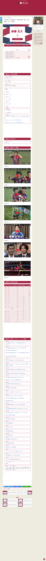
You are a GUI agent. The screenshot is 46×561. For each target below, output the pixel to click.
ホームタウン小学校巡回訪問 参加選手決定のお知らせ (13, 459)
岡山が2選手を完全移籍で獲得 (10, 443)
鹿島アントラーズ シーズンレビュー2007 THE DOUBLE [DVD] (14, 122)
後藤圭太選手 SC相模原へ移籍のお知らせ (11, 350)
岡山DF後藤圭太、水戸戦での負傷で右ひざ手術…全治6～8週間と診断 (15, 373)
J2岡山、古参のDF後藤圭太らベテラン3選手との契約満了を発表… (15, 360)
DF (11, 17)
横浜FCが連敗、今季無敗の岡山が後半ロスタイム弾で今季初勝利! (15, 398)
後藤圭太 (7, 463)
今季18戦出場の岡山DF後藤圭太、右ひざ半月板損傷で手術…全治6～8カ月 (16, 369)
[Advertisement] (23, 10)
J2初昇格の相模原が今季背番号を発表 (11, 356)
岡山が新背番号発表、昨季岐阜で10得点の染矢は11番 (13, 383)
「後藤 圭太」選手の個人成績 (10, 56)
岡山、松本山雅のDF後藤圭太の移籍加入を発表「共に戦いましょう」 (15, 377)
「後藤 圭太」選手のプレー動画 (38, 38)
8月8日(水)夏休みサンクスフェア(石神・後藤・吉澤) (13, 455)
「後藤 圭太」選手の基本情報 (38, 34)
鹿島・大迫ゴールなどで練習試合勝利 (11, 447)
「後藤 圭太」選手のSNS (9, 53)
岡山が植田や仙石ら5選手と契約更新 (11, 387)
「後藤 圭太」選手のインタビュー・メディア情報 (12, 57)
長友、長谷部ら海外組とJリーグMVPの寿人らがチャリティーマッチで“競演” (16, 412)
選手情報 (9, 17)
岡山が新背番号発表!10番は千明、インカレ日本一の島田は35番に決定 (15, 404)
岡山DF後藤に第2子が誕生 (9, 400)
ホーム (6, 17)
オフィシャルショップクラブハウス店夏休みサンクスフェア (14, 451)
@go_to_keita (7, 142)
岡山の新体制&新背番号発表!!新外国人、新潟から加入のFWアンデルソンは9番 (16, 408)
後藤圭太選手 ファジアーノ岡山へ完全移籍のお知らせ (13, 379)
